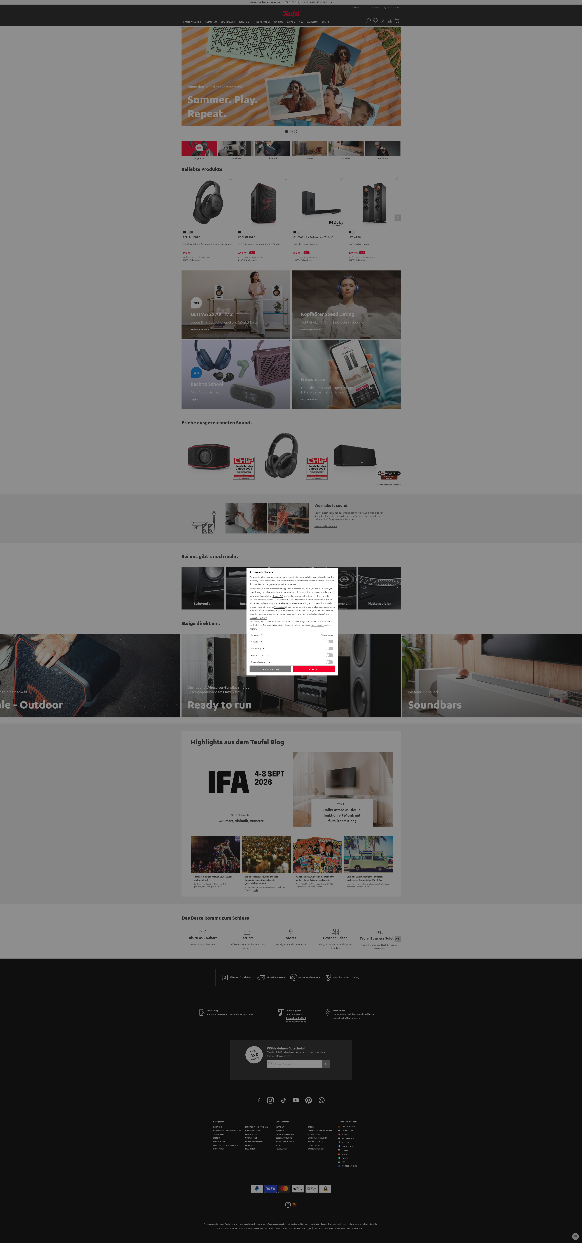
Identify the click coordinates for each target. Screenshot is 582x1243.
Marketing (256, 648)
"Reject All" (278, 595)
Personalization (258, 655)
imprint (253, 628)
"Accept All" (279, 606)
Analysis (255, 641)
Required (255, 634)
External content (259, 662)
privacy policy (317, 625)
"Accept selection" (258, 617)
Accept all (314, 669)
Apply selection (270, 669)
